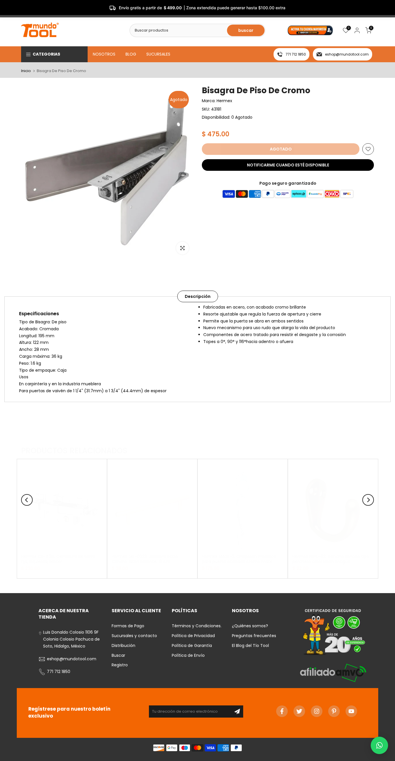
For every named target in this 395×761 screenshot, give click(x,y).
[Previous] (27, 500)
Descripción (198, 296)
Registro (120, 665)
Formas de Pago (128, 626)
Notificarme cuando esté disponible (288, 165)
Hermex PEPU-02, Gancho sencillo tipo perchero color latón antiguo (330, 558)
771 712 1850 (296, 54)
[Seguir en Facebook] (282, 711)
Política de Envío (188, 655)
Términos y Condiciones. (197, 626)
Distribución (123, 645)
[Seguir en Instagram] (316, 711)
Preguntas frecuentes (254, 636)
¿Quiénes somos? (250, 626)
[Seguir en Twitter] (299, 711)
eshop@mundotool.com (347, 54)
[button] (379, 745)
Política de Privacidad (193, 636)
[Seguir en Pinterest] (334, 711)
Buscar (118, 655)
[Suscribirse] (237, 711)
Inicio (26, 71)
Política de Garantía (192, 645)
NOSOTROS (104, 54)
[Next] (368, 500)
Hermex (224, 101)
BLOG (130, 54)
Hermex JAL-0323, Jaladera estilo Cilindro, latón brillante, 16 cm (145, 558)
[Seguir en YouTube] (351, 711)
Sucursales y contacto (134, 636)
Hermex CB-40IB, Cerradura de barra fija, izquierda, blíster (58, 558)
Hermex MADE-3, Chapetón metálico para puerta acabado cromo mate (239, 558)
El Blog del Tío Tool (250, 645)
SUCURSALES (158, 54)
